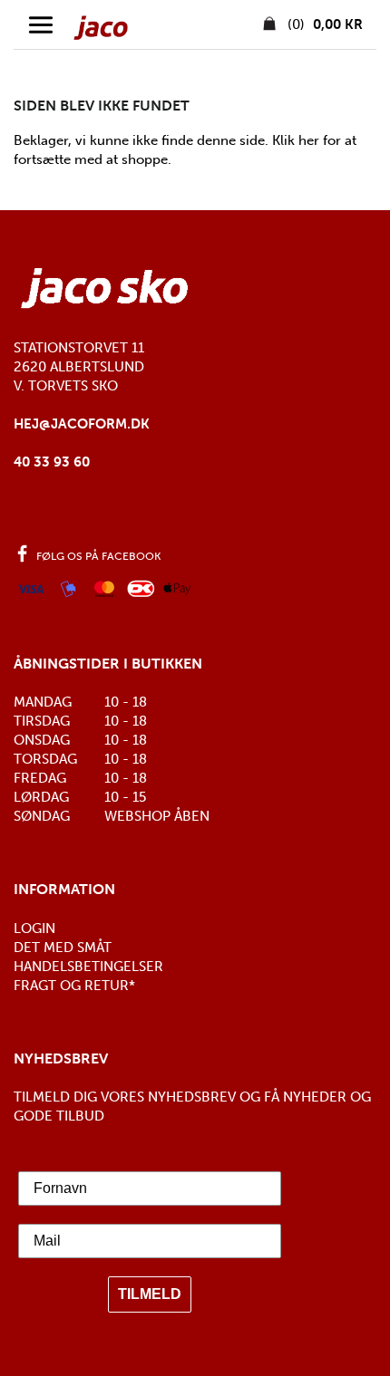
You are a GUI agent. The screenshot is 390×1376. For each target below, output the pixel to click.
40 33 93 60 (52, 462)
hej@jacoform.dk (82, 424)
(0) (323, 24)
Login (34, 928)
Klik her (295, 140)
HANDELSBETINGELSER (88, 966)
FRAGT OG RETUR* (74, 985)
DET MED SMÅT (63, 947)
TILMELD (149, 1294)
